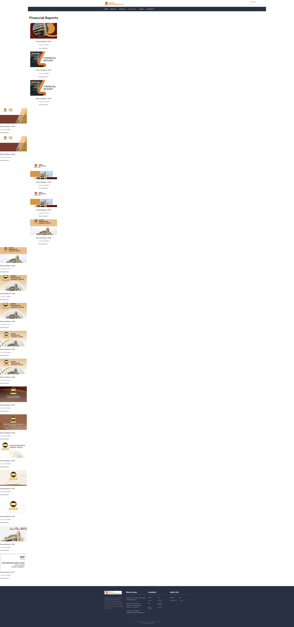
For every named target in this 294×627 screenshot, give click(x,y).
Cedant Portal (173, 600)
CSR (158, 597)
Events (141, 9)
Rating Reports (150, 607)
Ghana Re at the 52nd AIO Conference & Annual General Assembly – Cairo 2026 (133, 605)
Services (122, 9)
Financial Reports (160, 604)
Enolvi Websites (150, 623)
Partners (150, 600)
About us (113, 9)
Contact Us (150, 9)
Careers (181, 600)
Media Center (132, 9)
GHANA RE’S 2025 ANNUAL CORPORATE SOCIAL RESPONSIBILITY (135, 611)
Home (106, 9)
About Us (150, 597)
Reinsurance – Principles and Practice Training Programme (135, 598)
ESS (180, 597)
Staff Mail (172, 597)
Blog (149, 603)
